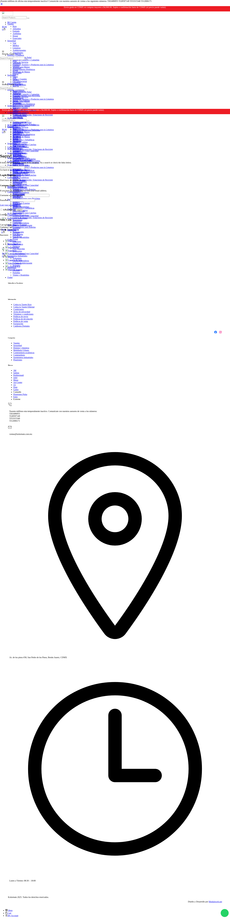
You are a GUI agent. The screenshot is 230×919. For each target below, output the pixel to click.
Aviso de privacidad (21, 312)
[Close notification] (1, 5)
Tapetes (16, 343)
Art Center (17, 382)
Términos (17, 314)
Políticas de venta (20, 321)
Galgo (16, 389)
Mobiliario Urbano (21, 350)
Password (5, 200)
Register (22, 180)
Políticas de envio (20, 316)
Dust (15, 387)
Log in (19, 210)
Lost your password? (9, 205)
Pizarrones (17, 360)
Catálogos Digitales (21, 326)
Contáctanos (18, 309)
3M (14, 370)
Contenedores (19, 355)
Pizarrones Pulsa (20, 394)
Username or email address (12, 195)
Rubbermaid (18, 375)
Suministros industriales (23, 357)
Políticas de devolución (23, 319)
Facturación (18, 324)
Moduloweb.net (215, 902)
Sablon (16, 373)
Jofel (15, 378)
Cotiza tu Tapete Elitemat (23, 307)
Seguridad (17, 345)
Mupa (15, 380)
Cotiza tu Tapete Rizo (22, 304)
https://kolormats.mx (18, 170)
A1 (14, 385)
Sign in (18, 54)
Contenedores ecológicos (23, 353)
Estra (15, 397)
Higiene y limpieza (21, 348)
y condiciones (27, 314)
